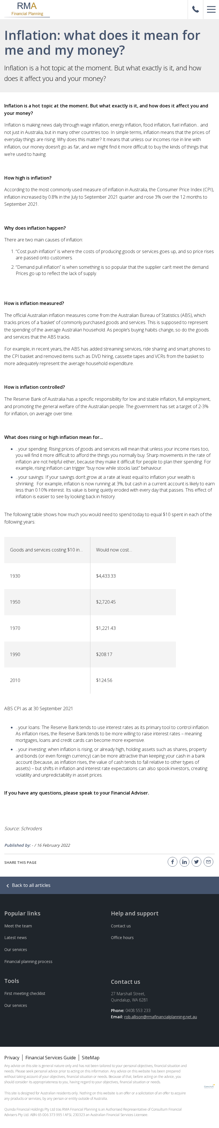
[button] (211, 9)
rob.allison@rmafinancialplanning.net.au (160, 1016)
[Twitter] (196, 862)
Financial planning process (28, 961)
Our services (15, 949)
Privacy (11, 1057)
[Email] (208, 862)
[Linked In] (184, 862)
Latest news (15, 937)
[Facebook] (172, 862)
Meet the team (18, 926)
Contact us (121, 926)
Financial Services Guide (50, 1057)
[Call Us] (195, 9)
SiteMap (91, 1057)
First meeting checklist (24, 993)
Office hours (122, 937)
